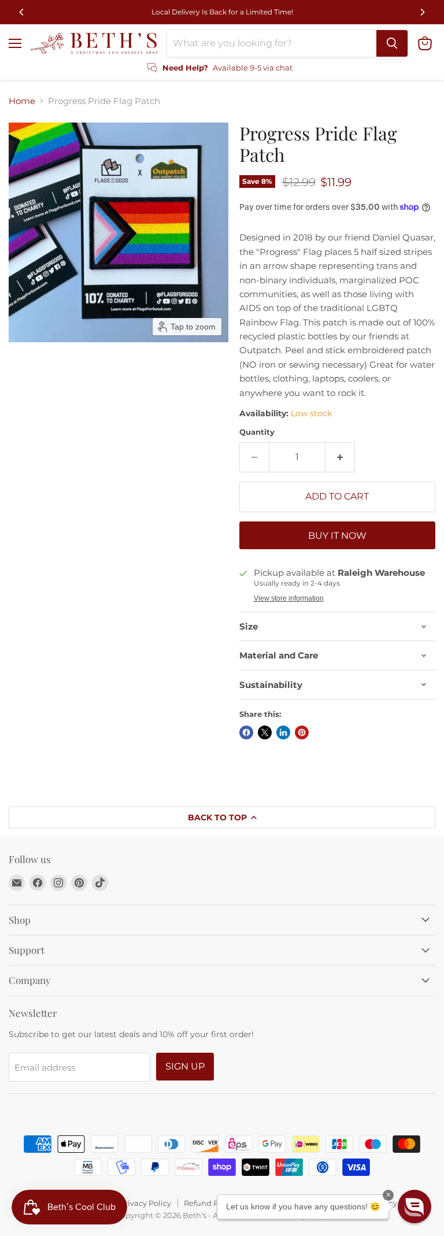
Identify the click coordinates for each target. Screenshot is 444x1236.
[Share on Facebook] (246, 732)
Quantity (257, 432)
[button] (414, 1206)
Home (22, 101)
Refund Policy (210, 1203)
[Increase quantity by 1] (340, 457)
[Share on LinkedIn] (283, 732)
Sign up (185, 1066)
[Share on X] (265, 732)
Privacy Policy (145, 1203)
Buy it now (337, 535)
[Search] (392, 43)
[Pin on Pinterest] (302, 732)
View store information (289, 598)
